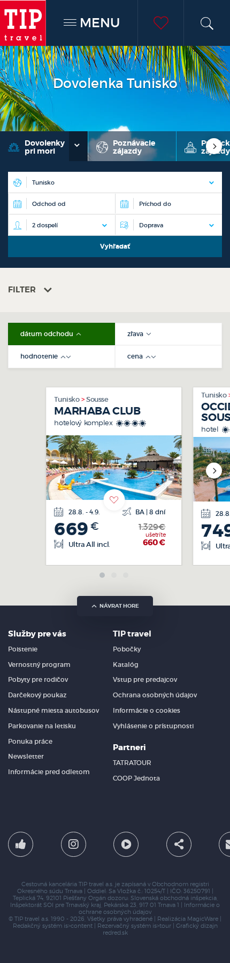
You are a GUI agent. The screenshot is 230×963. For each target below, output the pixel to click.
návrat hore (119, 605)
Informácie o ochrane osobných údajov (149, 909)
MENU (98, 22)
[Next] (214, 146)
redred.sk (115, 932)
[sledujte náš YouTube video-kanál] (126, 844)
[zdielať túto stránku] (178, 844)
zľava (136, 334)
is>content (78, 925)
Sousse (97, 399)
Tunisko (67, 399)
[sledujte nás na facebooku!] (20, 844)
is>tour (161, 925)
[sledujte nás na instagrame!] (73, 844)
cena (135, 356)
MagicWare (202, 919)
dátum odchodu (47, 334)
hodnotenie (39, 356)
